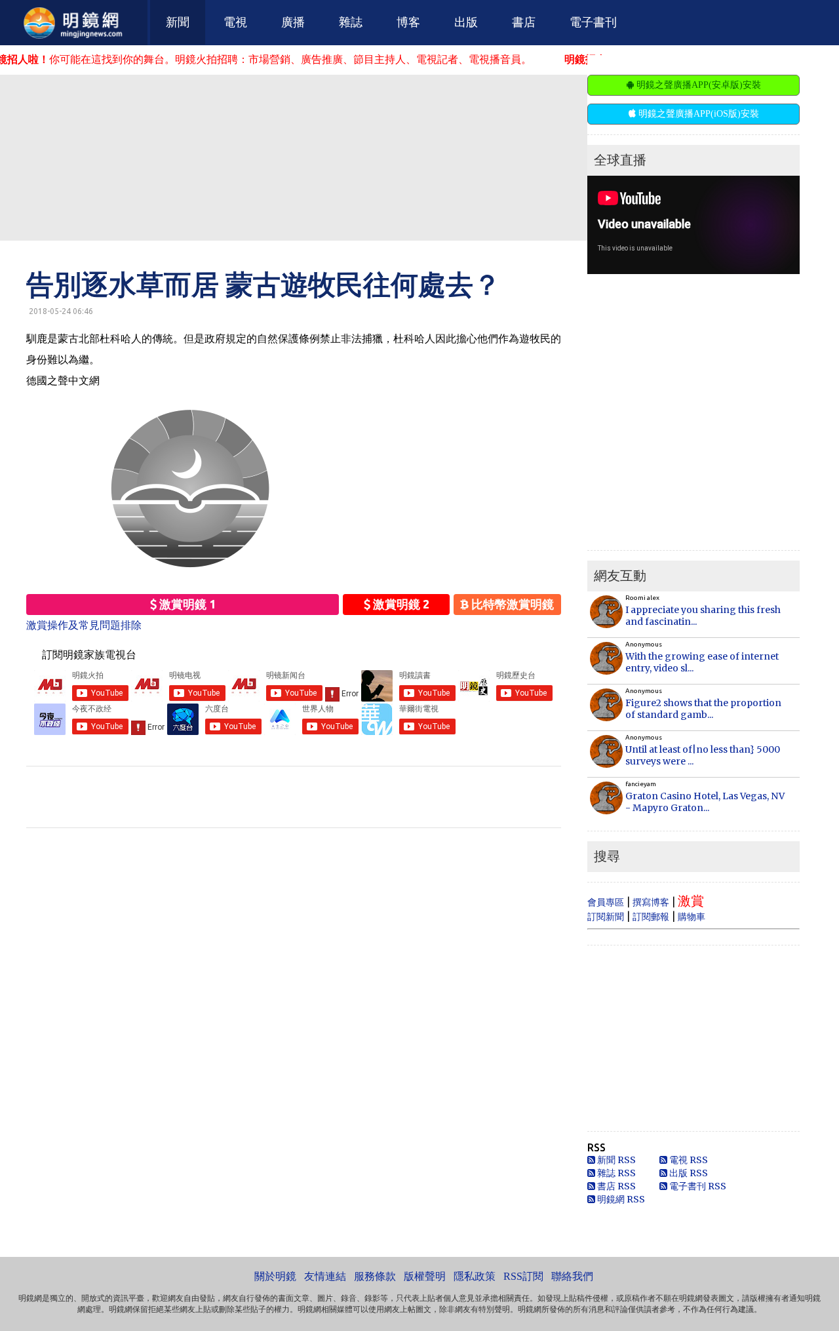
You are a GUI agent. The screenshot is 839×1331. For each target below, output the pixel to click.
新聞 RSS (615, 1160)
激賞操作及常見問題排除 (84, 625)
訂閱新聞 (605, 917)
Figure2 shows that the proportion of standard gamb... (703, 709)
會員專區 (605, 902)
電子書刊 (593, 22)
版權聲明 (425, 1276)
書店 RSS (615, 1186)
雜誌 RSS (615, 1173)
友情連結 (325, 1276)
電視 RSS (687, 1160)
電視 (235, 22)
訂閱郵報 (651, 917)
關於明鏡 (275, 1276)
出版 (466, 22)
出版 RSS (687, 1173)
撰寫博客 (651, 902)
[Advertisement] (318, 157)
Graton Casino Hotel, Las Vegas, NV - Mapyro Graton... (705, 802)
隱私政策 (475, 1276)
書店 (524, 22)
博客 (408, 22)
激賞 (691, 900)
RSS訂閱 (523, 1276)
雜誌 (350, 22)
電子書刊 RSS (696, 1186)
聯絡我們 (572, 1276)
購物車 (691, 917)
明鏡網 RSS (620, 1199)
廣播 (293, 22)
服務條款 (375, 1276)
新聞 (177, 22)
